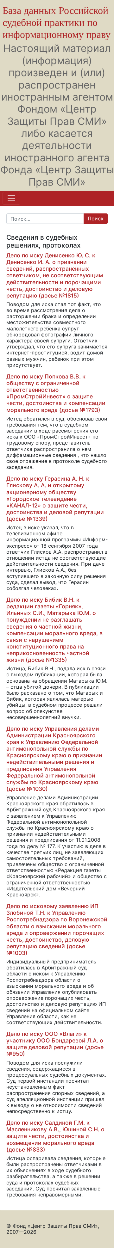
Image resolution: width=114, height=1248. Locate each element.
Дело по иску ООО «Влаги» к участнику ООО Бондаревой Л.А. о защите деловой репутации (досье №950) (55, 1043)
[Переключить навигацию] (11, 198)
